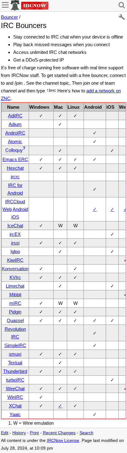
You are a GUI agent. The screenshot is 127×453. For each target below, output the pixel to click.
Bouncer (9, 17)
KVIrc (15, 277)
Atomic (15, 141)
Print (34, 433)
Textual (15, 362)
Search (86, 433)
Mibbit (15, 294)
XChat (15, 405)
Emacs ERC (15, 159)
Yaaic (15, 414)
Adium (15, 124)
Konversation (15, 268)
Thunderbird (15, 371)
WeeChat (15, 388)
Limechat (15, 286)
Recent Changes (59, 433)
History (19, 433)
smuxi (15, 354)
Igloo (15, 251)
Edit (4, 433)
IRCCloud (15, 201)
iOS (15, 217)
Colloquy (14, 150)
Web (7, 209)
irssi (15, 242)
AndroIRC (15, 132)
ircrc (15, 176)
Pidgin (15, 311)
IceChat (15, 225)
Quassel (15, 320)
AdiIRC (15, 115)
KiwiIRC (15, 260)
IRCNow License (63, 440)
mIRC (15, 303)
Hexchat (15, 168)
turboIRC (15, 379)
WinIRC (15, 397)
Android (20, 209)
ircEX (15, 234)
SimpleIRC (15, 345)
